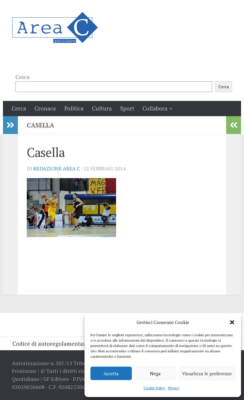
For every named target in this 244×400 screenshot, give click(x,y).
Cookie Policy (154, 388)
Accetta (111, 373)
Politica (74, 108)
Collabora (155, 108)
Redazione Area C (56, 168)
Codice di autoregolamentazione (54, 343)
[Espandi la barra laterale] (10, 125)
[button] (232, 322)
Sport (127, 108)
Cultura (102, 108)
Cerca (22, 76)
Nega (155, 373)
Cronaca (45, 108)
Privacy (173, 388)
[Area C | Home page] (55, 27)
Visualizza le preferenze (207, 373)
